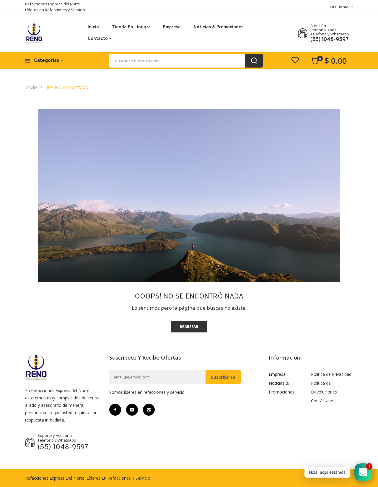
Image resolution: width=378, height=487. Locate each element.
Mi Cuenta (339, 6)
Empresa (172, 27)
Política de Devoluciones (324, 387)
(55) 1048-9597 (329, 39)
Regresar (189, 326)
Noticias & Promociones (218, 27)
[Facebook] (115, 410)
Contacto (98, 39)
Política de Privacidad (331, 374)
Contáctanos (323, 401)
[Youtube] (132, 410)
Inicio (93, 27)
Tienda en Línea (129, 27)
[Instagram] (149, 410)
